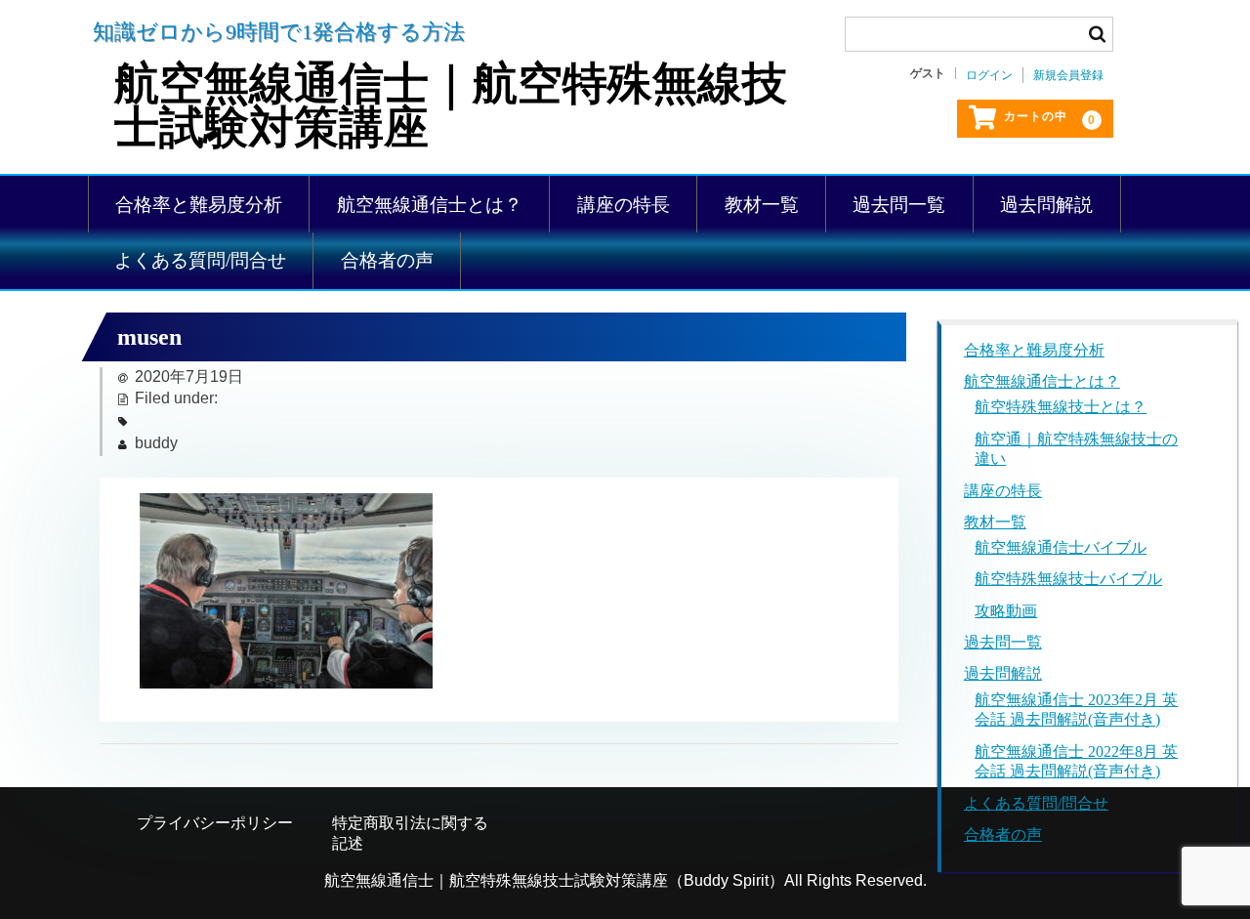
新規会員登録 (1068, 75)
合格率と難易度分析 (198, 204)
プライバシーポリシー (215, 823)
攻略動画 (1006, 611)
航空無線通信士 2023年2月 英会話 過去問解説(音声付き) (1076, 710)
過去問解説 (1046, 204)
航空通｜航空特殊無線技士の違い (1076, 449)
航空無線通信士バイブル (1060, 547)
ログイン (989, 75)
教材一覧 (762, 204)
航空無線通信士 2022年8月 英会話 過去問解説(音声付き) (1076, 761)
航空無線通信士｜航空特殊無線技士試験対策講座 (450, 106)
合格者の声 (387, 260)
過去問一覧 (899, 204)
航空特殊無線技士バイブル (1068, 578)
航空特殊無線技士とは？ (1060, 406)
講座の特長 (623, 204)
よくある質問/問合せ (200, 260)
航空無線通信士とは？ (429, 204)
